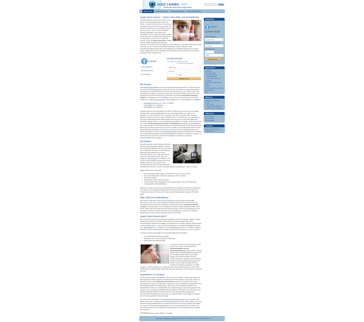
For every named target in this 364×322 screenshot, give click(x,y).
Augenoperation (153, 158)
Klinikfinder (208, 71)
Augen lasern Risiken (194, 11)
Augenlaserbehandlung (171, 131)
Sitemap (174, 318)
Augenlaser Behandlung (212, 129)
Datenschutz (167, 318)
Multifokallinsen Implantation (214, 108)
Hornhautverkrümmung (151, 103)
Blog (206, 92)
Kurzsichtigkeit (174, 227)
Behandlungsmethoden (212, 100)
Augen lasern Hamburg (213, 78)
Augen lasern (148, 11)
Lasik (187, 192)
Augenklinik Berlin (211, 76)
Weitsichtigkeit (148, 227)
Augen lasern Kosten (177, 11)
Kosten (207, 86)
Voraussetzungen (160, 99)
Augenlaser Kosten (148, 87)
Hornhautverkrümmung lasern (214, 88)
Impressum (159, 318)
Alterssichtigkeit (210, 120)
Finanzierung (209, 90)
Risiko (146, 148)
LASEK (166, 236)
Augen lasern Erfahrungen (213, 82)
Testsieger (208, 80)
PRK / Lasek (210, 104)
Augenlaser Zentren (161, 11)
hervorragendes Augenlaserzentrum (173, 299)
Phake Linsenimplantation (214, 106)
